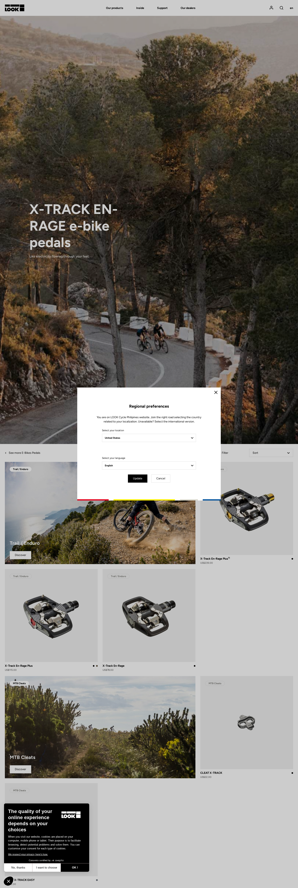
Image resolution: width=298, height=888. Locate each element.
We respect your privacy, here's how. (28, 854)
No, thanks (18, 867)
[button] (8, 881)
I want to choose (46, 867)
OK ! (75, 867)
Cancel (160, 478)
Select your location (113, 430)
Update (137, 478)
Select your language (113, 458)
